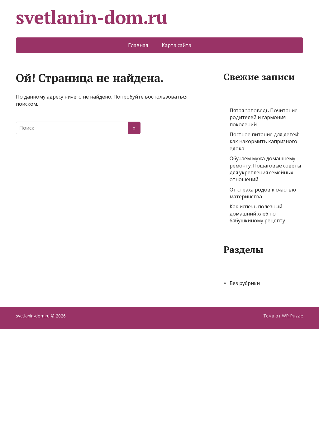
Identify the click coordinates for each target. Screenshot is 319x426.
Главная (138, 45)
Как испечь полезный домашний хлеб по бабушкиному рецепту (257, 213)
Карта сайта (176, 45)
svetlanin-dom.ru (91, 17)
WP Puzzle (292, 316)
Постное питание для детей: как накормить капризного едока (264, 141)
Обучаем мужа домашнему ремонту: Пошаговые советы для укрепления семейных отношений (265, 169)
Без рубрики (245, 283)
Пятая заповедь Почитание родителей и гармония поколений (264, 117)
